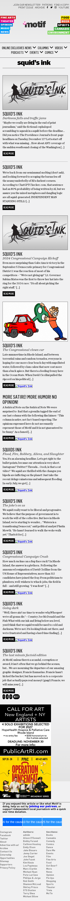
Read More (8, 153)
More (49, 869)
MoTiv (49, 893)
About (3, 842)
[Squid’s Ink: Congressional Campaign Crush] (23, 541)
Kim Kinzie (28, 863)
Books (49, 835)
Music (5, 28)
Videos (59, 48)
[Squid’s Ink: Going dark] (23, 593)
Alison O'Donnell (32, 838)
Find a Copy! (61, 5)
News (5, 32)
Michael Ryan (30, 872)
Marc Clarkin (30, 869)
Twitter (51, 7)
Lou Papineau (30, 866)
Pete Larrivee (30, 875)
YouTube (64, 7)
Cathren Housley (32, 844)
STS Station (29, 890)
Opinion (6, 25)
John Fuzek (29, 860)
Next (16, 696)
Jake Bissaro (30, 850)
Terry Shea (29, 893)
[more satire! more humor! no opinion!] (23, 386)
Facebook (47, 7)
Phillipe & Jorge (32, 878)
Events (34, 53)
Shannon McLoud (32, 884)
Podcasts (17, 53)
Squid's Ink (11, 73)
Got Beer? (51, 866)
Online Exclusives (13, 48)
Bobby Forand (30, 841)
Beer (65, 21)
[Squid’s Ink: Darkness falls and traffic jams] (35, 109)
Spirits (63, 25)
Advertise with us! (9, 845)
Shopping (51, 881)
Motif (35, 24)
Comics (49, 53)
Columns (43, 48)
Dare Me (50, 850)
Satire (7, 391)
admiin (26, 835)
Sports (50, 884)
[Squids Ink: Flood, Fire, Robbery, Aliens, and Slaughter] (23, 439)
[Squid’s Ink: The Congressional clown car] (35, 340)
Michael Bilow (30, 897)
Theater (7, 21)
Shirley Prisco (30, 887)
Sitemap (4, 861)
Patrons (47, 5)
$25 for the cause (52, 822)
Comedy (50, 841)
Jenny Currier (30, 854)
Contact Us (6, 852)
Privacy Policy (7, 868)
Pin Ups (50, 878)
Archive (40, 7)
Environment (58, 32)
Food (65, 17)
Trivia (49, 890)
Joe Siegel (28, 857)
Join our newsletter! (27, 5)
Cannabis (62, 29)
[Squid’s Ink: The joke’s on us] (23, 490)
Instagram (56, 7)
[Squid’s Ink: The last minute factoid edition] (23, 640)
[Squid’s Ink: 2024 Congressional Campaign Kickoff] (35, 249)
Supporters (6, 865)
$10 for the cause (32, 822)
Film (48, 857)
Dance (49, 847)
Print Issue (25, 7)
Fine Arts (8, 17)
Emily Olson (29, 847)
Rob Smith (28, 881)
